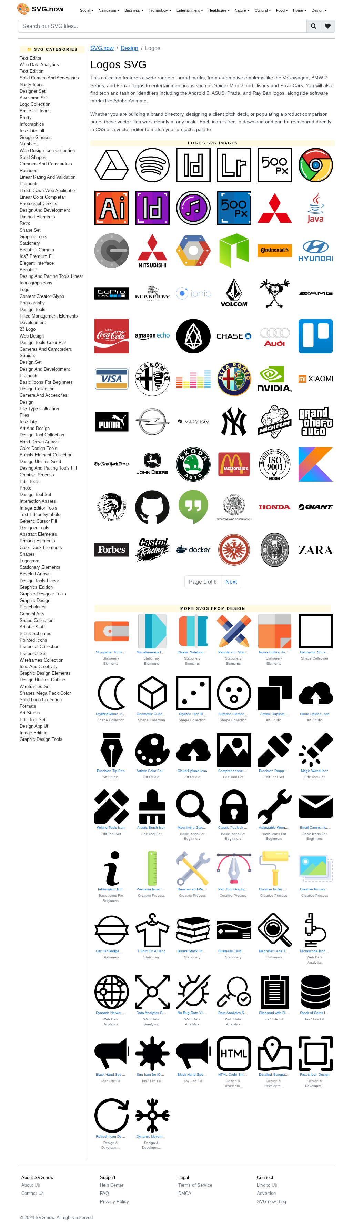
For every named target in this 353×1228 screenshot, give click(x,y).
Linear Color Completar (42, 197)
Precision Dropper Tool (277, 771)
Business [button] (132, 10)
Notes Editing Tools (274, 652)
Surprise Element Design (238, 714)
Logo (24, 289)
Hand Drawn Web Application (48, 190)
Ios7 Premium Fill (37, 256)
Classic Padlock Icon (234, 827)
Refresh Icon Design (112, 1136)
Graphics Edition (36, 587)
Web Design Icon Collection (47, 150)
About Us (30, 1185)
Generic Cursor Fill (38, 521)
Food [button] (281, 10)
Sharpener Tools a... (112, 652)
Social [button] (85, 10)
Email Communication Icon (321, 827)
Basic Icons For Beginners (46, 382)
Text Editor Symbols (40, 514)
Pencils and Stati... (233, 652)
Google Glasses (36, 137)
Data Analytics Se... (233, 1013)
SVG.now (102, 48)
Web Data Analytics (39, 64)
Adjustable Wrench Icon (278, 827)
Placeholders (33, 607)
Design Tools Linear (39, 580)
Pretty (26, 117)
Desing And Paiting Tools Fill (48, 468)
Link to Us (267, 1185)
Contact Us (32, 1193)
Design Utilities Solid (40, 461)
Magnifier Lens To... (274, 951)
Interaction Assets (38, 501)
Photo (25, 488)
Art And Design (35, 428)
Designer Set (33, 91)
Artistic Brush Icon (151, 827)
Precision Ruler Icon (152, 889)
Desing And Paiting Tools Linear (51, 276)
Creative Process (37, 474)
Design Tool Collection (42, 434)
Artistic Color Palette (153, 771)
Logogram (29, 560)
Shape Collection (36, 620)
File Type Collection (39, 408)
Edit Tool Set (33, 719)
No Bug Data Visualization (198, 1013)
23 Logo (28, 329)
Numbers (29, 144)
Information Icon (111, 889)
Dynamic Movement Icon (156, 1136)
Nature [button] (241, 10)
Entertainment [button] (188, 10)
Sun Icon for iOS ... (152, 1074)
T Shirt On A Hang (151, 951)
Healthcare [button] (218, 10)
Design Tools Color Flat (43, 342)
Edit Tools (30, 481)
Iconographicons (36, 282)
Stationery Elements (40, 567)
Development (33, 322)
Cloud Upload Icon (315, 714)
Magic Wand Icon (315, 771)
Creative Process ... (315, 889)
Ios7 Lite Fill (32, 130)
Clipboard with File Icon (277, 1013)
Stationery (30, 243)
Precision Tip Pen (111, 771)
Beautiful (28, 269)
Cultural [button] (262, 10)
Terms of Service (195, 1185)
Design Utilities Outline (42, 679)
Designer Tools (34, 527)
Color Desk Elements (41, 547)
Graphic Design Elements (45, 673)
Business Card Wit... (234, 951)
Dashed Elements (37, 216)
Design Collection (37, 388)
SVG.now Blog (271, 1201)
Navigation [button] (108, 10)
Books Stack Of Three (195, 951)
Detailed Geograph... (275, 1074)
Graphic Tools (33, 236)
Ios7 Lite (28, 421)
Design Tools (33, 309)
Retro (25, 223)
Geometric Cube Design (155, 714)
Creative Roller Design (276, 889)
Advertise (266, 1193)
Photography (32, 302)
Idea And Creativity (39, 666)
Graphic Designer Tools (43, 593)
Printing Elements (37, 540)
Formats (28, 706)
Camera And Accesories (44, 395)
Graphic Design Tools (41, 739)
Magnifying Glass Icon (195, 827)
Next (231, 582)
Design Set (31, 362)
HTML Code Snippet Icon (238, 1074)
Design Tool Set (35, 494)
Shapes (27, 554)
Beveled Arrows (35, 573)
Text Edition (31, 71)
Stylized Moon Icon (111, 714)
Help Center (111, 1185)
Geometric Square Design (320, 652)
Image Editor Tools (38, 508)
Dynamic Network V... (112, 1013)
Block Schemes (35, 633)
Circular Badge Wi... (111, 951)
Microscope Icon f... (315, 951)
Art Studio (30, 712)
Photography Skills (38, 203)
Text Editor (30, 58)
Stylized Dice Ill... (192, 714)
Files (24, 415)
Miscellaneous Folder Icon (157, 652)
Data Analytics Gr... (152, 1013)
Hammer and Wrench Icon (198, 889)
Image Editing (33, 732)
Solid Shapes (33, 157)
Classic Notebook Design (197, 652)
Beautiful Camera (37, 249)
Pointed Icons (33, 640)
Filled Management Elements (49, 316)
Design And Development (45, 210)
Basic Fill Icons (35, 110)
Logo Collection (35, 104)
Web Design (32, 336)
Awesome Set (34, 97)
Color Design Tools (38, 448)
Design (26, 402)
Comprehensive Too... (235, 771)
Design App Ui (34, 726)
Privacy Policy (114, 1201)
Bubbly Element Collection (46, 454)
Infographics (32, 124)
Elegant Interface (37, 263)
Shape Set (30, 230)
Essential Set (33, 653)
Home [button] (298, 10)
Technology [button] (159, 10)
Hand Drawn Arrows (39, 441)
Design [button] (318, 10)
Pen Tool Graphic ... (234, 889)
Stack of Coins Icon (315, 1013)
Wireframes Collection (41, 660)
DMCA (184, 1193)
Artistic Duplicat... (274, 714)
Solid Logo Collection (41, 699)
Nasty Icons (32, 84)
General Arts (32, 613)
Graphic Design (35, 600)
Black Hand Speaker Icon (116, 1074)
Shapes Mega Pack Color (45, 693)
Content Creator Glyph (42, 296)
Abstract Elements (38, 534)
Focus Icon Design (315, 1074)
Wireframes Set (35, 686)
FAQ (104, 1193)
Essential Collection (39, 646)
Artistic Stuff (32, 627)
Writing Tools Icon (111, 827)
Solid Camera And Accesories (49, 77)
